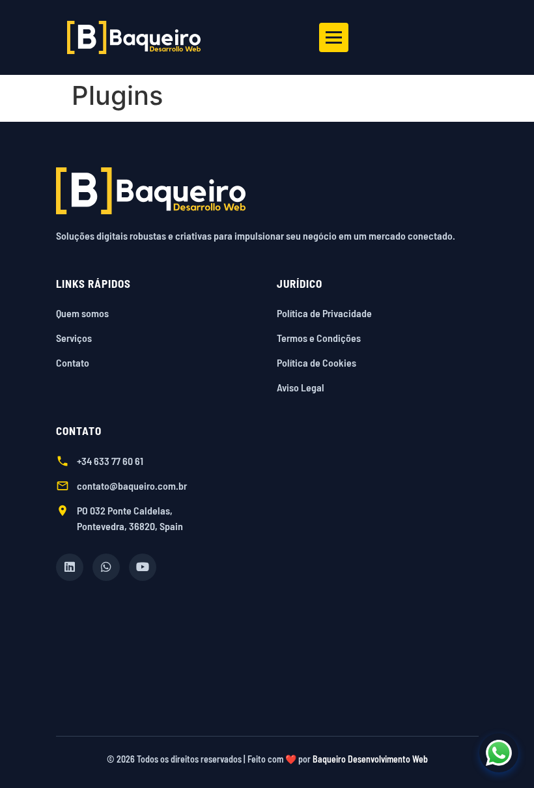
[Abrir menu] (333, 37)
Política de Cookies (316, 362)
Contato (72, 362)
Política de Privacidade (324, 313)
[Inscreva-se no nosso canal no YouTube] (142, 567)
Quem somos (82, 313)
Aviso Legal (300, 387)
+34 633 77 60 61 (110, 461)
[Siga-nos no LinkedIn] (69, 567)
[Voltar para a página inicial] (267, 190)
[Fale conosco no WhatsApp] (106, 567)
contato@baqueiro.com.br (132, 485)
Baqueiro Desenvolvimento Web (370, 759)
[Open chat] (498, 752)
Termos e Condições (319, 337)
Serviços (74, 337)
